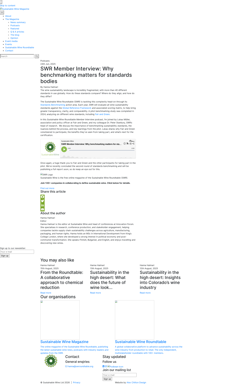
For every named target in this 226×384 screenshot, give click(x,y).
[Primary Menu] (2, 12)
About (8, 16)
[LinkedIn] (88, 205)
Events (8, 44)
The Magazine (12, 19)
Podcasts (15, 25)
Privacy (76, 382)
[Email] (88, 209)
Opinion (14, 38)
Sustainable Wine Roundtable (19, 47)
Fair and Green (102, 114)
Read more (45, 292)
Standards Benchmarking (52, 104)
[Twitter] (88, 201)
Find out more (47, 188)
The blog (14, 35)
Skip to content (7, 5)
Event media (11, 41)
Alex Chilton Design (136, 382)
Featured (14, 28)
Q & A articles (17, 31)
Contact (9, 50)
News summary (18, 22)
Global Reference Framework (77, 108)
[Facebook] (88, 197)
